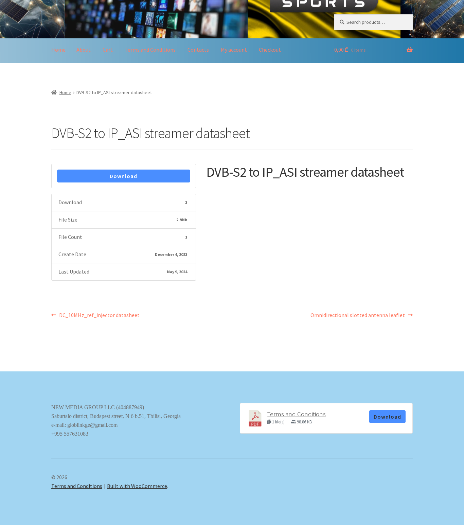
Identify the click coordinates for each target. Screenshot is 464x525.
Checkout (270, 49)
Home (58, 49)
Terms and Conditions (150, 49)
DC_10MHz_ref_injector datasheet (99, 315)
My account (234, 49)
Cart (108, 49)
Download (123, 176)
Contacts (198, 49)
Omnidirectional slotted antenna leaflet (357, 315)
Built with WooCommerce (137, 486)
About (83, 49)
